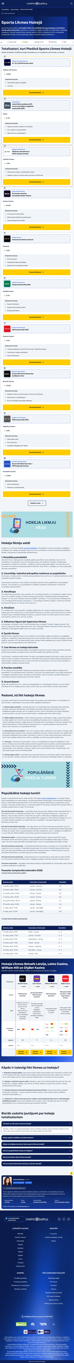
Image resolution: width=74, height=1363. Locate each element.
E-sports (53, 1234)
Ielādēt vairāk (35, 503)
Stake (5, 114)
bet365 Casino (8, 291)
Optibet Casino (8, 159)
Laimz (20, 1259)
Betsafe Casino (8, 381)
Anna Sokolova (18, 1179)
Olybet (20, 1245)
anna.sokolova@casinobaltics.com (15, 1188)
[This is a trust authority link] (32, 1324)
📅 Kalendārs (53, 42)
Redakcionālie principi (53, 1293)
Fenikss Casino (8, 336)
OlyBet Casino (65, 983)
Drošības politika (20, 1278)
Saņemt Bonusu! (35, 93)
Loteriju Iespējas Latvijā (53, 1237)
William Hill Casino (10, 70)
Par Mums (53, 1282)
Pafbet (20, 1252)
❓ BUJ (64, 42)
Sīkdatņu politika (20, 1289)
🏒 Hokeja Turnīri (38, 42)
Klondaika (20, 1241)
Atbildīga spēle (53, 1278)
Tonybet (20, 1263)
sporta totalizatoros (49, 798)
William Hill (20, 1266)
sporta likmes (50, 28)
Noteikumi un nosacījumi (20, 1285)
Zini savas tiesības (53, 1296)
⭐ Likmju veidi (11, 42)
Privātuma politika (20, 1282)
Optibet (20, 1248)
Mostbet (6, 246)
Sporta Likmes (15, 9)
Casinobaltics (5, 9)
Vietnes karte (53, 1300)
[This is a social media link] (59, 1219)
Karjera (53, 1289)
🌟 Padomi (24, 42)
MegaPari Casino (9, 426)
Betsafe (20, 1234)
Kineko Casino (8, 201)
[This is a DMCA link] (21, 1324)
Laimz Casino (36, 983)
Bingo (53, 1241)
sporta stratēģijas (30, 548)
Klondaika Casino (9, 471)
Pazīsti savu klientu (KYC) (53, 1303)
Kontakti (54, 1285)
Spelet (20, 1255)
